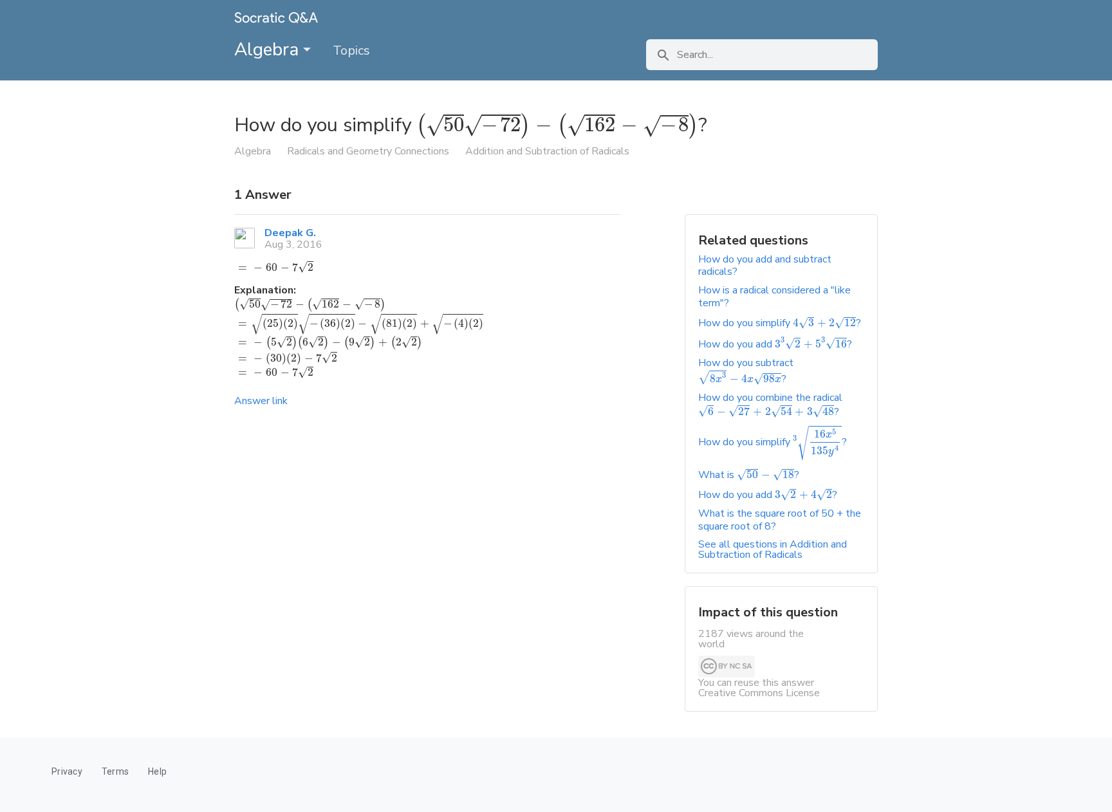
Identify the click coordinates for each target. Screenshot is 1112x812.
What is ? (748, 475)
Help (157, 771)
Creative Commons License (759, 693)
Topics (351, 50)
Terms (115, 771)
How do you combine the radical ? (770, 404)
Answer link (261, 401)
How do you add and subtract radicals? (764, 265)
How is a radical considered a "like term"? (774, 296)
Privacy (66, 771)
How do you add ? (775, 344)
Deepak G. (290, 233)
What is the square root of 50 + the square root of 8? (779, 519)
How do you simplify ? (779, 323)
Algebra (268, 49)
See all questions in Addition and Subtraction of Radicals (772, 549)
